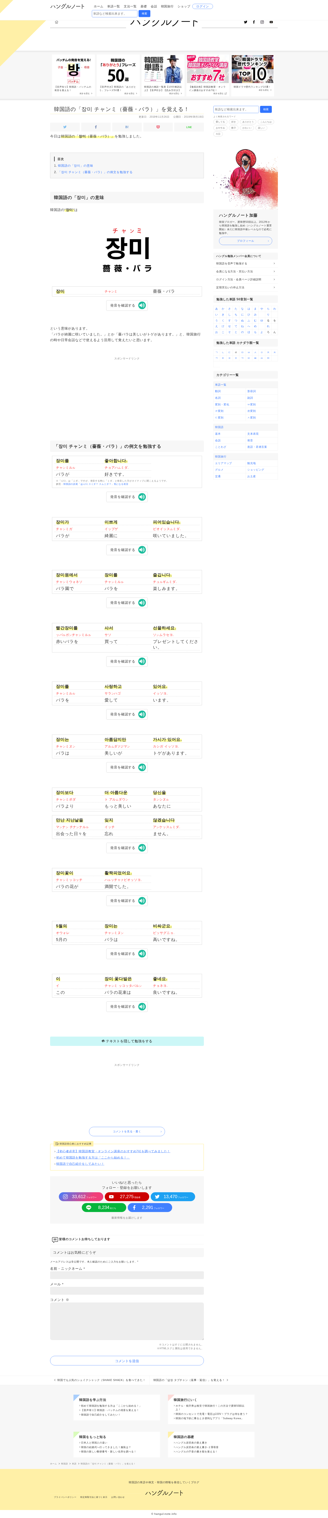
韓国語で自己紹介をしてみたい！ (80, 1163)
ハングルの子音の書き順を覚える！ (197, 1451)
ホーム (98, 6)
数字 (233, 128)
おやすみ (220, 128)
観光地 (251, 463)
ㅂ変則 (251, 404)
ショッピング (255, 469)
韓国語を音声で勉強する (231, 263)
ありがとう (248, 121)
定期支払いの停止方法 (230, 287)
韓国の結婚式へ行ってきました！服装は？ (106, 1447)
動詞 (218, 391)
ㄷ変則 (219, 417)
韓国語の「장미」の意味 (75, 165)
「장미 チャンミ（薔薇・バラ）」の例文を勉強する (95, 172)
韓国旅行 (167, 6)
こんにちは (266, 121)
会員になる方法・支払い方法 (234, 271)
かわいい (247, 128)
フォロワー (84, 1196)
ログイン (202, 6)
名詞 (218, 397)
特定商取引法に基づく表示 (93, 1497)
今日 (218, 134)
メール (57, 1284)
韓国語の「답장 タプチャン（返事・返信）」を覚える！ (189, 1380)
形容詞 (251, 391)
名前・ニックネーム (67, 1269)
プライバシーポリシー (65, 1497)
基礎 (143, 6)
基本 (218, 433)
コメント (59, 1300)
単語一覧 (113, 6)
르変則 (251, 410)
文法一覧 (130, 6)
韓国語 (219, 427)
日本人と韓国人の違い (94, 1442)
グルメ (219, 469)
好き (233, 121)
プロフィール (245, 240)
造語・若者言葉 (257, 446)
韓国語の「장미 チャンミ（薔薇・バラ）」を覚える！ (121, 109)
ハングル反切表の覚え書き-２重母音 (197, 1447)
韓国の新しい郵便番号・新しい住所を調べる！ (108, 1451)
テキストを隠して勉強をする (129, 1041)
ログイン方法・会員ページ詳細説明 (238, 279)
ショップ (183, 6)
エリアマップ (223, 463)
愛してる (220, 121)
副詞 (250, 397)
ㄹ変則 (219, 410)
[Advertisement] (127, 390)
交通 (218, 476)
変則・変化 (222, 404)
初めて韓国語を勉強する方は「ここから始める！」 (93, 1157)
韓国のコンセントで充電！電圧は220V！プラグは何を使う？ (212, 1414)
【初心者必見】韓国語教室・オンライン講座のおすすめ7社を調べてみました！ (113, 1151)
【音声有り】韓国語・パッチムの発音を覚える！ (110, 1410)
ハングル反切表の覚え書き (191, 1442)
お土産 (251, 476)
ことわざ (220, 446)
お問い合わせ (118, 1497)
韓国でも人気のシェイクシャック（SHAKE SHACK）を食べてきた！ (101, 1380)
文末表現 (253, 433)
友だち (107, 1207)
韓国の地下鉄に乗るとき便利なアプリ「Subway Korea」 (210, 1418)
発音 (250, 440)
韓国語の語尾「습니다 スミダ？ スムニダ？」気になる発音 (96, 484)
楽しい (261, 128)
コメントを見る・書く (127, 1131)
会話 (154, 6)
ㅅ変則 (251, 417)
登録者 (130, 1196)
